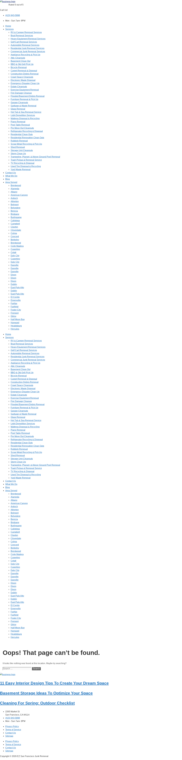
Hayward (15, 322)
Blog (7, 179)
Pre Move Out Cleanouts (22, 128)
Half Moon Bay (18, 319)
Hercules (15, 329)
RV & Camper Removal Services (26, 32)
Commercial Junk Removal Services (28, 51)
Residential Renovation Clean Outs (27, 137)
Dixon (13, 275)
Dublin (14, 284)
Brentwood (16, 185)
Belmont (15, 204)
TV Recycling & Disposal (22, 163)
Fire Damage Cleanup (21, 93)
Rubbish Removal (19, 141)
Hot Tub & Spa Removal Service (26, 112)
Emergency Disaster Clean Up (25, 83)
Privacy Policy (12, 726)
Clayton (14, 227)
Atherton (15, 201)
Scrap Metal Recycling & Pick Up (26, 144)
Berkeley (15, 240)
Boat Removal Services (22, 35)
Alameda (15, 189)
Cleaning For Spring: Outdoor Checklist (37, 703)
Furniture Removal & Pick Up (24, 99)
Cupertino (15, 249)
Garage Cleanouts (19, 102)
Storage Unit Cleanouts (22, 150)
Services (9, 29)
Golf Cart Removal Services (24, 42)
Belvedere (15, 208)
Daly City (15, 255)
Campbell (15, 224)
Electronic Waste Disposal (23, 80)
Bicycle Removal (19, 67)
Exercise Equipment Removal (25, 90)
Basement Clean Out (20, 61)
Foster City (16, 310)
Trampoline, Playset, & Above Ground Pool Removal (35, 157)
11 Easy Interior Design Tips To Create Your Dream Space (54, 683)
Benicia (14, 211)
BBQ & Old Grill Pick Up (22, 64)
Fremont (15, 313)
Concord (15, 236)
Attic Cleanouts (18, 58)
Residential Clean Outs (22, 134)
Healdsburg (16, 326)
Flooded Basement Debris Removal (28, 96)
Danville (15, 265)
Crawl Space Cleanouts (22, 77)
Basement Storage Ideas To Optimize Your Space (46, 693)
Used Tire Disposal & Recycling (26, 166)
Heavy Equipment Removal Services (28, 39)
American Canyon (19, 195)
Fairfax (14, 303)
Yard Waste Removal (21, 169)
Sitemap (9, 736)
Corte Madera (17, 246)
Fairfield (14, 307)
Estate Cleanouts (19, 86)
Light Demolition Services (23, 115)
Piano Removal (18, 122)
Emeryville (16, 300)
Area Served (11, 182)
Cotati (13, 252)
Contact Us (10, 173)
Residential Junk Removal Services (27, 48)
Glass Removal (18, 109)
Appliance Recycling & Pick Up (25, 55)
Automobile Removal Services (25, 45)
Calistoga (15, 220)
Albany (14, 192)
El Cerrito (15, 297)
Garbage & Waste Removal (23, 106)
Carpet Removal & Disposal (24, 71)
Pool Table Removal (20, 125)
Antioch (14, 198)
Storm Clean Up (18, 153)
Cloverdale (16, 230)
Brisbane (15, 214)
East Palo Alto (17, 287)
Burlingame (16, 217)
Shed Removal (18, 147)
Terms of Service (13, 730)
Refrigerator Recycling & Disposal (27, 131)
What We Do (11, 176)
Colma (14, 233)
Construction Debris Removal (25, 74)
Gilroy (13, 316)
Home (8, 26)
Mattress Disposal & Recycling (25, 118)
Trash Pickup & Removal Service (26, 160)
